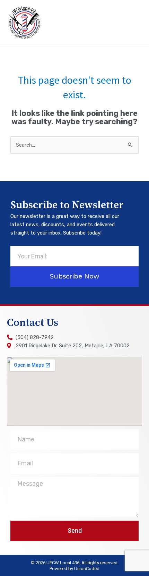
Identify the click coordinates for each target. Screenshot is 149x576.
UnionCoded (86, 568)
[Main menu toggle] (134, 22)
